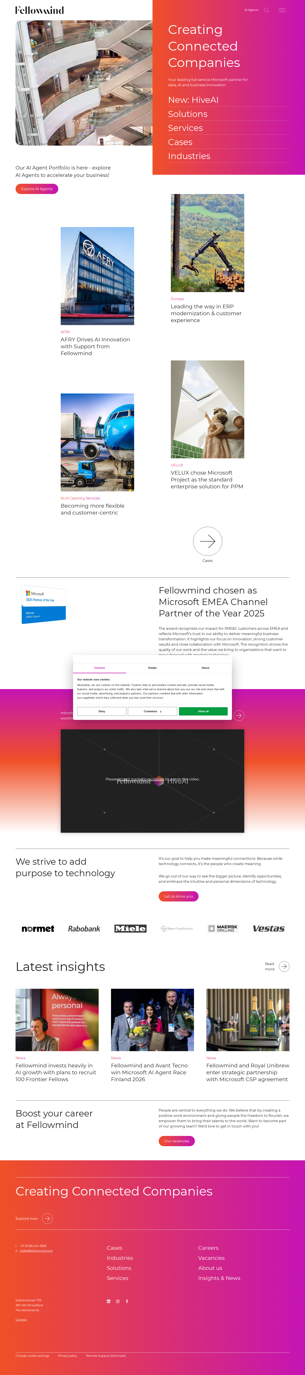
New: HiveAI (193, 99)
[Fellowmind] (41, 10)
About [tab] (205, 667)
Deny (102, 711)
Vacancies (211, 1258)
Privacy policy (67, 1356)
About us (210, 1268)
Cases (180, 142)
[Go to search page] (266, 10)
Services (185, 128)
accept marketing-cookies (141, 779)
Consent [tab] (99, 667)
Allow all (203, 711)
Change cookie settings (32, 1356)
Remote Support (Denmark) (106, 1356)
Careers (208, 1248)
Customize (150, 711)
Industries (189, 156)
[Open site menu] (282, 10)
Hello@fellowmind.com (36, 1251)
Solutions (187, 114)
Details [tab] (152, 667)
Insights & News (219, 1278)
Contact (21, 1319)
